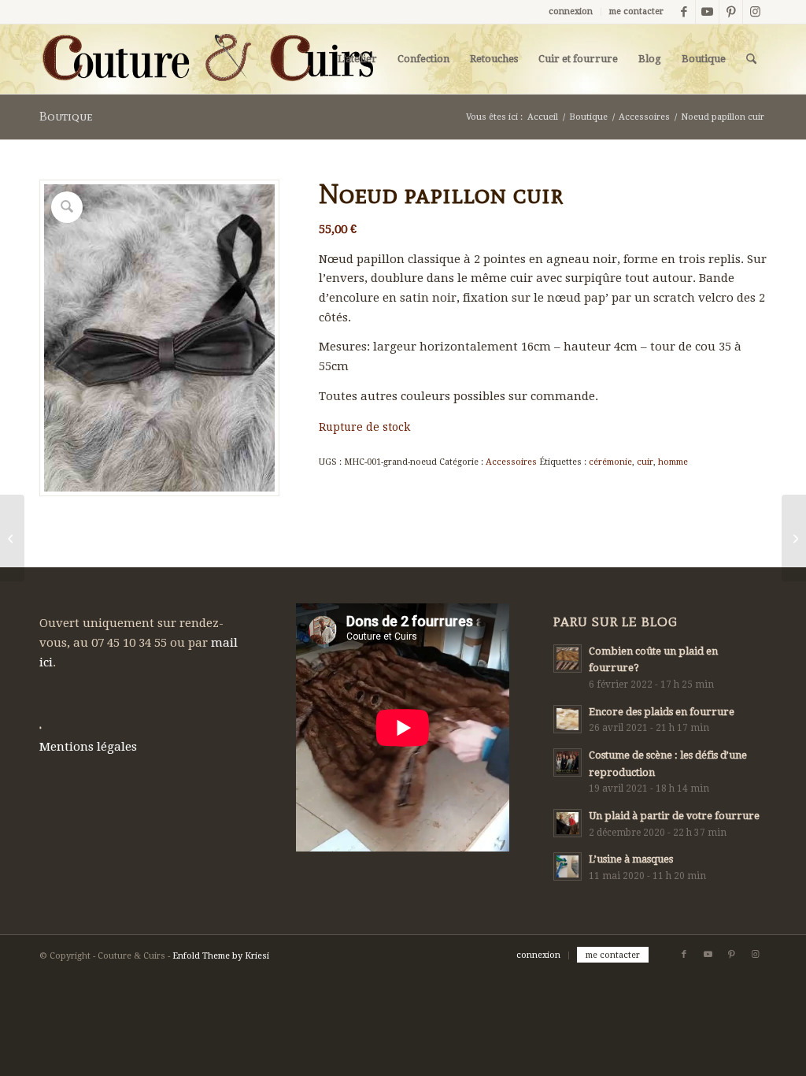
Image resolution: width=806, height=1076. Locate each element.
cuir (645, 462)
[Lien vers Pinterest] (730, 12)
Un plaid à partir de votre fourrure (674, 816)
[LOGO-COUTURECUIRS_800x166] (206, 59)
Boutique (66, 116)
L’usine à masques (631, 859)
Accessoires (511, 462)
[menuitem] (571, 12)
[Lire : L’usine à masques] (567, 866)
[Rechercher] (751, 59)
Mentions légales (88, 747)
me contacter (636, 11)
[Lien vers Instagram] (755, 12)
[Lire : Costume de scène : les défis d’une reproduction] (567, 762)
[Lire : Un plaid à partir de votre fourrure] (567, 823)
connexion (571, 11)
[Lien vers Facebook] (683, 12)
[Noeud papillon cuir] (794, 538)
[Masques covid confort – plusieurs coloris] (12, 538)
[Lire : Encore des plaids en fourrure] (567, 719)
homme (673, 462)
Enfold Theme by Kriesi (220, 956)
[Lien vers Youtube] (707, 12)
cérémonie (610, 462)
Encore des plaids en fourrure (661, 712)
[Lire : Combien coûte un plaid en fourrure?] (567, 658)
